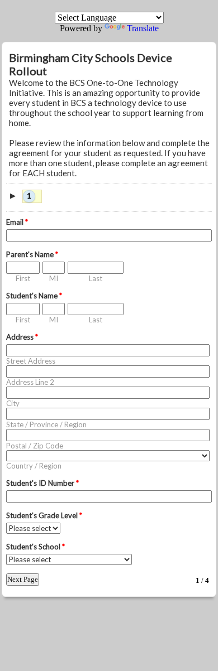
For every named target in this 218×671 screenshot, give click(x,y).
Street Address (30, 360)
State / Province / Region (46, 424)
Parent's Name (32, 254)
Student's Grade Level (44, 515)
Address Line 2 (30, 382)
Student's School (35, 546)
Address (22, 336)
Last (95, 278)
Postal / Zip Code (34, 445)
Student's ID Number (42, 483)
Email (17, 222)
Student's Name (34, 295)
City (13, 403)
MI (53, 278)
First (23, 278)
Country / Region (33, 465)
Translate (143, 28)
